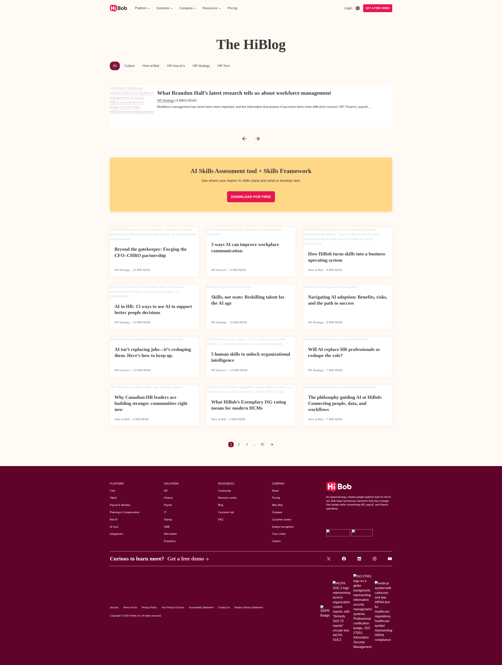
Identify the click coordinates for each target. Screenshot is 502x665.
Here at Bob (151, 65)
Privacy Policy (149, 607)
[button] (142, 8)
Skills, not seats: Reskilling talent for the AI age (248, 300)
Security (114, 607)
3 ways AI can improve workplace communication (245, 247)
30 (262, 444)
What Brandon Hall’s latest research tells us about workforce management (244, 93)
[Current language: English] (357, 8)
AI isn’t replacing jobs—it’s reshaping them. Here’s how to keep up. (153, 352)
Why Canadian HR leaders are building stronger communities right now (151, 403)
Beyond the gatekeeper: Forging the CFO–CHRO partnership (151, 252)
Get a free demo (185, 559)
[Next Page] (272, 444)
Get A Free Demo (378, 8)
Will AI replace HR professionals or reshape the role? (344, 352)
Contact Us (224, 607)
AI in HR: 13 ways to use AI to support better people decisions (153, 309)
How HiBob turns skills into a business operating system (346, 256)
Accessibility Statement (201, 607)
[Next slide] (258, 139)
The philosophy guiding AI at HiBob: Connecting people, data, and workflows (345, 403)
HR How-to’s (176, 65)
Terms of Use (130, 607)
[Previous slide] (244, 139)
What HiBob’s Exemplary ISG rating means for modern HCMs (248, 405)
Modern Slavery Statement (249, 607)
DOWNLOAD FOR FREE (251, 197)
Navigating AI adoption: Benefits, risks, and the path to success (347, 300)
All (115, 65)
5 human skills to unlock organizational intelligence (250, 357)
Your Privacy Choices (172, 607)
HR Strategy (201, 65)
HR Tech (224, 65)
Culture (130, 65)
